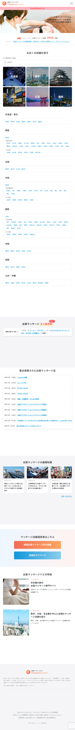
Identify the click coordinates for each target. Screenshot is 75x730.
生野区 (20, 222)
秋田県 (29, 121)
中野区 (45, 146)
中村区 (46, 190)
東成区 (45, 225)
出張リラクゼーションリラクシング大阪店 (32, 404)
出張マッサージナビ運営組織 (50, 712)
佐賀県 (12, 283)
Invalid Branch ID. (37, 8)
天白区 (30, 190)
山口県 (29, 251)
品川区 (49, 143)
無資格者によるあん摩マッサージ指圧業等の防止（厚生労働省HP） (37, 717)
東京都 (7, 137)
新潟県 (7, 169)
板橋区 (20, 143)
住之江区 (42, 222)
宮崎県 (34, 283)
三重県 (31, 200)
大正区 (54, 222)
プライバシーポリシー (56, 715)
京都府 (14, 234)
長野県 (14, 200)
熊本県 (23, 283)
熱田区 (8, 190)
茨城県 (8, 152)
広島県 (23, 251)
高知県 (23, 267)
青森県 (12, 121)
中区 (41, 190)
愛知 (60, 76)
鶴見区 (66, 222)
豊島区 (40, 146)
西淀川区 (32, 225)
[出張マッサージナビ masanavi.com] (37, 672)
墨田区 (8, 146)
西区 (51, 190)
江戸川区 (26, 143)
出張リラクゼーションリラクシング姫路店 (32, 410)
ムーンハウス (22, 383)
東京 (37, 76)
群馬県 (20, 152)
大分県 (29, 283)
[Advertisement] (37, 299)
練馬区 (51, 146)
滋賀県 (8, 234)
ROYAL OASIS (22, 388)
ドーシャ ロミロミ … (38, 330)
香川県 (12, 267)
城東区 (36, 222)
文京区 (57, 146)
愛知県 (7, 185)
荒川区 (14, 143)
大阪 (14, 96)
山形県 (34, 121)
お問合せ (46, 715)
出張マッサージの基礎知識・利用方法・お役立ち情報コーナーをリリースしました (41, 41)
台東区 (21, 146)
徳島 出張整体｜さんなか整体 (28, 399)
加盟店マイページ (37, 555)
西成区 (26, 225)
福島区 (64, 225)
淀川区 (19, 228)
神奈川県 (37, 152)
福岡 (60, 96)
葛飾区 (33, 143)
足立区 (8, 143)
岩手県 (18, 121)
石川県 (18, 169)
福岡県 (7, 283)
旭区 (8, 222)
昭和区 (19, 190)
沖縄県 (46, 283)
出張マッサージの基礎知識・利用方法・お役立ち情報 (28, 715)
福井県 (23, 169)
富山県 (12, 169)
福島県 (40, 121)
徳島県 (7, 267)
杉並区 (66, 143)
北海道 (14, 76)
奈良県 (26, 234)
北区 (38, 143)
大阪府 (7, 216)
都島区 (13, 228)
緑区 (60, 190)
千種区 (24, 190)
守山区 (13, 193)
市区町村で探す (10, 58)
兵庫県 (20, 234)
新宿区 (60, 143)
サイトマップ (37, 712)
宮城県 (23, 121)
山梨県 (8, 200)
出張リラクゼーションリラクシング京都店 (32, 415)
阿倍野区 (13, 222)
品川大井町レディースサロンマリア (29, 426)
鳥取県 (7, 251)
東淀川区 (51, 225)
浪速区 (15, 225)
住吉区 (49, 222)
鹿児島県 (40, 283)
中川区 (36, 190)
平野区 (58, 225)
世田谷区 (14, 146)
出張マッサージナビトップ (24, 712)
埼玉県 (26, 152)
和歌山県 (32, 234)
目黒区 (67, 146)
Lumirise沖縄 (22, 377)
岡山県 (18, 251)
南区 (8, 193)
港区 (62, 146)
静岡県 (26, 200)
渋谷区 (54, 143)
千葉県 (31, 152)
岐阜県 (20, 200)
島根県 (12, 251)
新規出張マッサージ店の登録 (37, 545)
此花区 (30, 222)
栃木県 (14, 152)
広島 (37, 96)
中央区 (27, 146)
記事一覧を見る (66, 496)
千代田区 (33, 146)
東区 (56, 190)
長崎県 (18, 283)
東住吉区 (39, 225)
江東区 (43, 143)
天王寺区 (9, 225)
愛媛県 (18, 267)
